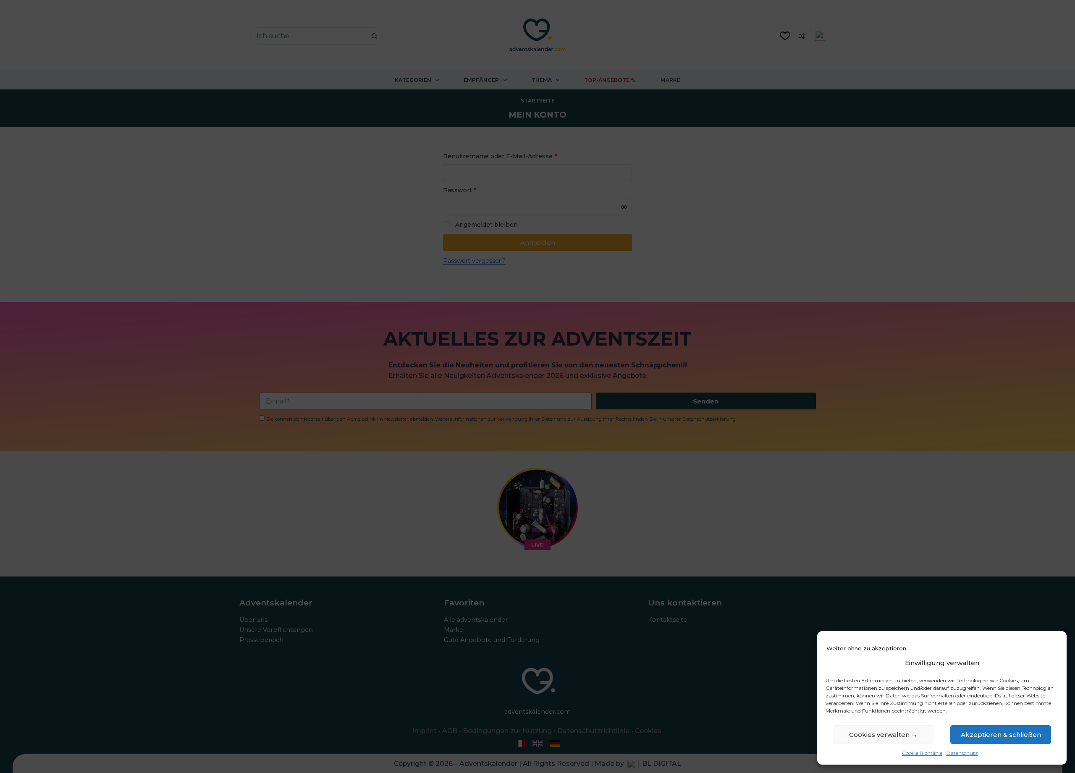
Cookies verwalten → (883, 735)
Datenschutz (962, 753)
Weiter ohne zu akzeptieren (866, 648)
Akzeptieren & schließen (1001, 735)
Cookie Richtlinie (922, 753)
